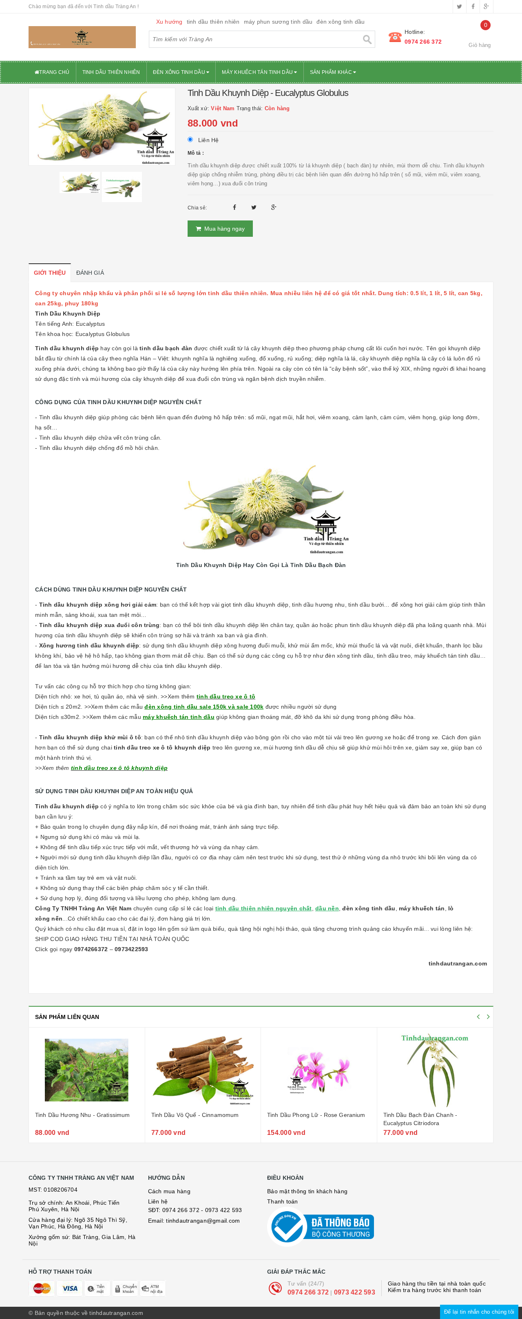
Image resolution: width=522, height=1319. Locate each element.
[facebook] (473, 6)
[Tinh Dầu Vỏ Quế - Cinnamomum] (203, 1070)
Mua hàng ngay (223, 228)
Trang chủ (54, 72)
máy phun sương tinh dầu (278, 21)
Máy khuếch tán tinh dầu (258, 72)
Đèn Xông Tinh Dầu (180, 72)
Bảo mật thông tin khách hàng (307, 1191)
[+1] (274, 207)
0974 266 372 (423, 41)
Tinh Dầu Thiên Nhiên (111, 72)
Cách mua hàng (169, 1191)
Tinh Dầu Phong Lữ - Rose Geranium (316, 1115)
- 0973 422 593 (221, 1210)
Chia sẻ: (197, 208)
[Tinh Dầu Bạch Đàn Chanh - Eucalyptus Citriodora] (435, 1070)
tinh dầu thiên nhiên (213, 21)
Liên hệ (158, 1201)
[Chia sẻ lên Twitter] (255, 207)
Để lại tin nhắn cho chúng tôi (479, 1312)
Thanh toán (282, 1201)
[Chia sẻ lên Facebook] (235, 207)
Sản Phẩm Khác (332, 72)
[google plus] (486, 6)
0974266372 (91, 949)
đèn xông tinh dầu (340, 21)
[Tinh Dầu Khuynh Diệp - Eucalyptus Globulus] (102, 126)
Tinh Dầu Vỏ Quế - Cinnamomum (195, 1115)
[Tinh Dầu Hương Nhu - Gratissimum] (87, 1070)
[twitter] (459, 6)
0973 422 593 (354, 1292)
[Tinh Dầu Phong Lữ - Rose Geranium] (319, 1070)
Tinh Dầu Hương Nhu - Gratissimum (82, 1115)
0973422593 (131, 949)
